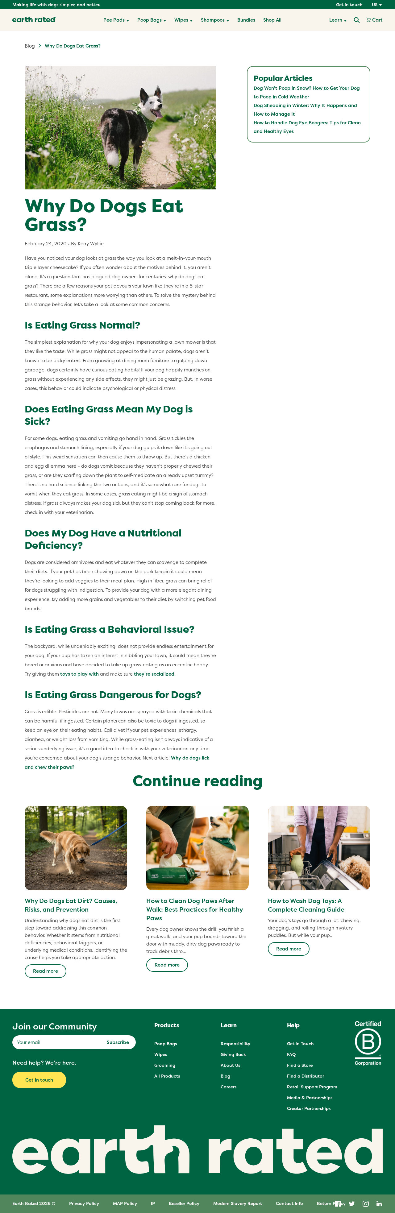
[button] (116, 20)
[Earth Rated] (34, 20)
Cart (377, 20)
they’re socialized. (155, 674)
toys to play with (79, 674)
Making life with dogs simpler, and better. (56, 4)
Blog (30, 45)
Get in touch (349, 4)
